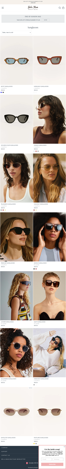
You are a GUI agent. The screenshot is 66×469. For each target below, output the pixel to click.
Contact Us (5, 455)
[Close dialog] (64, 446)
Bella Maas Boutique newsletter (13, 459)
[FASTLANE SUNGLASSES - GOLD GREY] (36, 443)
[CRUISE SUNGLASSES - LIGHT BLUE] (34, 151)
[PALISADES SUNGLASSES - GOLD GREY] (1, 210)
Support (4, 451)
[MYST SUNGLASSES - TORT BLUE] (1, 92)
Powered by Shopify (33, 467)
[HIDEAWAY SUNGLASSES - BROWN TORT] (36, 384)
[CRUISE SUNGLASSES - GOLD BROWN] (36, 151)
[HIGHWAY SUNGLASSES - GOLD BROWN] (34, 210)
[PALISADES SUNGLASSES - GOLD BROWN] (3, 210)
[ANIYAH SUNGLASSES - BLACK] (34, 269)
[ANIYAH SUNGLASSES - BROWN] (36, 269)
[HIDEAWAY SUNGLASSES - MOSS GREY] (34, 384)
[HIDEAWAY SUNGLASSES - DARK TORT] (36, 92)
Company (4, 447)
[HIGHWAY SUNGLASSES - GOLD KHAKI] (36, 210)
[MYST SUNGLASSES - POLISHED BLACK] (3, 92)
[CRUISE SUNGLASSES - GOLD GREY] (38, 151)
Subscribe (52, 464)
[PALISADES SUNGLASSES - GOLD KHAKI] (5, 210)
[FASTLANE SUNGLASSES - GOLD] (34, 443)
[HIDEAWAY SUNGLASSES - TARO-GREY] (34, 92)
